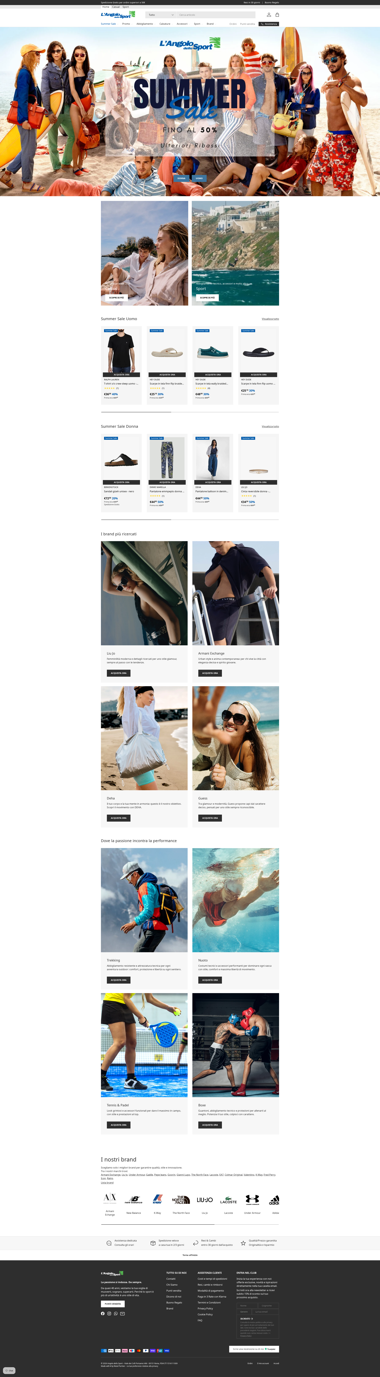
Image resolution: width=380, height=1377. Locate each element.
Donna (181, 178)
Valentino (249, 1174)
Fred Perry (269, 1174)
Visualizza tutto (270, 318)
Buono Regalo (272, 2)
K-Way (259, 1174)
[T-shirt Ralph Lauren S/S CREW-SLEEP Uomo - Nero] (121, 352)
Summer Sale (108, 23)
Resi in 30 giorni (252, 2)
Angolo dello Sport (115, 1363)
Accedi (276, 1363)
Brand (210, 23)
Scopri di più (116, 297)
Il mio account (263, 1363)
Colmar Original (234, 1174)
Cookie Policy (205, 1314)
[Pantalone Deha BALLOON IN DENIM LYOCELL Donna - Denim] (212, 460)
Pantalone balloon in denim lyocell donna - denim (210, 491)
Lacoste (214, 1174)
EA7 (221, 1174)
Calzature (165, 23)
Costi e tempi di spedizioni (212, 1278)
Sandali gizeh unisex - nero (119, 491)
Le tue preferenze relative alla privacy (142, 1366)
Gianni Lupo (183, 1174)
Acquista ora (118, 673)
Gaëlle (149, 1174)
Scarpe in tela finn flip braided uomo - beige (166, 383)
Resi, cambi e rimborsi (210, 1284)
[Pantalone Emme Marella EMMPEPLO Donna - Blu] (167, 460)
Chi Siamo (172, 1284)
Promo (126, 23)
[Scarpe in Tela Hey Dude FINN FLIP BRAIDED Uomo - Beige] (167, 352)
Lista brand (107, 1182)
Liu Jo (125, 1174)
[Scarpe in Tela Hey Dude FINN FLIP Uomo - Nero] (258, 352)
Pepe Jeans (160, 1174)
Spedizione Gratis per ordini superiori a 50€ (123, 2)
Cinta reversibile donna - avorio (255, 491)
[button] (277, 14)
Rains (110, 1178)
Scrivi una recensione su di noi (248, 1349)
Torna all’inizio (190, 1255)
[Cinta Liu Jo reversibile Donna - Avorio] (258, 460)
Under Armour (137, 1174)
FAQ (200, 1320)
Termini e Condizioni (209, 1302)
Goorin (171, 1174)
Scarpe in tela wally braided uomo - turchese (210, 383)
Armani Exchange (111, 1174)
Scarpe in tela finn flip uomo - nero (257, 383)
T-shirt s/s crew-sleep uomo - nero (120, 383)
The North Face (199, 1174)
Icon (103, 1178)
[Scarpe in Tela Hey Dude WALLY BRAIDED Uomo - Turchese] (212, 352)
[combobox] (200, 14)
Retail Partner (119, 1366)
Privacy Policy (205, 1308)
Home (105, 6)
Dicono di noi (173, 1296)
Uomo (199, 178)
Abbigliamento (145, 23)
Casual (116, 6)
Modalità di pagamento (211, 1290)
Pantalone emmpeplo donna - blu (166, 491)
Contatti (170, 1278)
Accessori (182, 23)
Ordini (233, 24)
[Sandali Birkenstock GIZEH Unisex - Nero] (121, 460)
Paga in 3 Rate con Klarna (212, 1296)
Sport (126, 6)
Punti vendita (247, 24)
